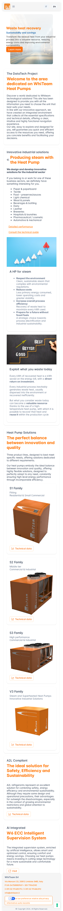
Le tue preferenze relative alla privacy (32, 898)
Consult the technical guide (24, 232)
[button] (13, 6)
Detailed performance (21, 226)
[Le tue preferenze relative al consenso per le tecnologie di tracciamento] (57, 905)
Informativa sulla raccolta (18, 903)
